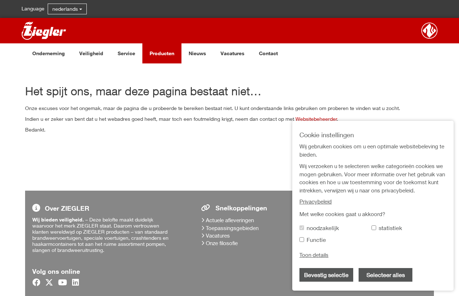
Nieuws (197, 53)
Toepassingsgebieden (232, 228)
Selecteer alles (385, 274)
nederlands (65, 9)
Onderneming (48, 53)
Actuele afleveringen (230, 220)
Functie (316, 239)
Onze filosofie (222, 243)
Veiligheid (91, 53)
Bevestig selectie (326, 274)
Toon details (313, 255)
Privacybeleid (315, 201)
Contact (268, 53)
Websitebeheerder (316, 119)
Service (126, 53)
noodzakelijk (323, 227)
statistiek (390, 227)
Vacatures (233, 53)
